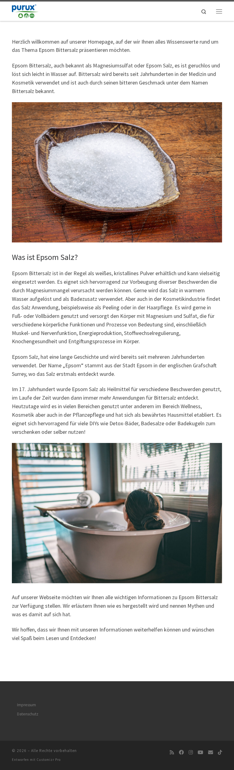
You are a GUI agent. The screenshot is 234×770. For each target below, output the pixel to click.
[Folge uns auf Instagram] (191, 752)
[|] (25, 10)
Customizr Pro (49, 759)
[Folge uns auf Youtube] (200, 752)
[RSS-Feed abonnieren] (172, 752)
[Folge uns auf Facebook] (181, 752)
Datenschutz (27, 714)
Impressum (26, 704)
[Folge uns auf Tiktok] (220, 752)
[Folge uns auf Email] (210, 752)
